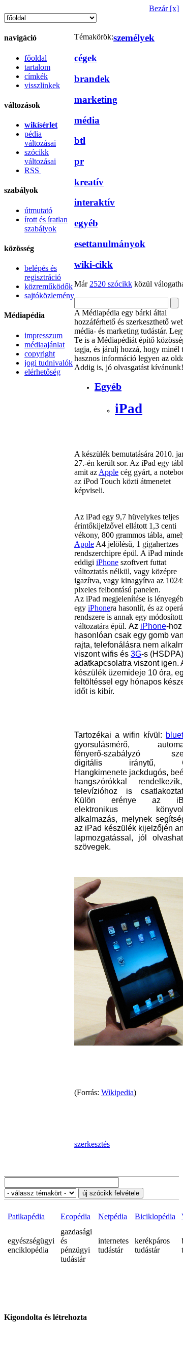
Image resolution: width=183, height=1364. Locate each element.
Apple (108, 472)
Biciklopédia (155, 1216)
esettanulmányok (109, 243)
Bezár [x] (164, 8)
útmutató (38, 210)
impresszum (43, 335)
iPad (128, 408)
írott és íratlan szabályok (46, 224)
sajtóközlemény (49, 295)
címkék (36, 76)
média (87, 120)
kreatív (89, 182)
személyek (134, 37)
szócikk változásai (40, 157)
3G (136, 654)
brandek (92, 78)
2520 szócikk (110, 283)
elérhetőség (42, 372)
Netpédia (112, 1216)
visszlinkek (42, 85)
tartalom (37, 67)
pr (79, 161)
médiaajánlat (44, 344)
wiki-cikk (93, 264)
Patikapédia (26, 1216)
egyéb (86, 223)
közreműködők (48, 286)
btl (79, 140)
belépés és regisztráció (42, 273)
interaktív (94, 202)
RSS (32, 170)
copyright (39, 353)
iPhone (107, 562)
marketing (95, 99)
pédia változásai (40, 138)
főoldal (35, 58)
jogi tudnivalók (48, 362)
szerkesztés (92, 1144)
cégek (85, 58)
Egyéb (108, 386)
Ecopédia (75, 1216)
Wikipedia (117, 1092)
